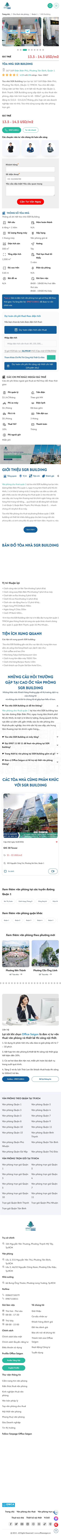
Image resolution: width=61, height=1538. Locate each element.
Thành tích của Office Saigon (42, 1339)
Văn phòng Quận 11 (41, 1127)
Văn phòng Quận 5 (11, 1115)
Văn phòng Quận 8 (11, 1121)
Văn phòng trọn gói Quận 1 (15, 1166)
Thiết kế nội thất (34, 1517)
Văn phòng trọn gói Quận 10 (15, 1195)
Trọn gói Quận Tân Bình (14, 1208)
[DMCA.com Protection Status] (8, 1505)
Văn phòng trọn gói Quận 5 (15, 1185)
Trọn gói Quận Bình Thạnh (15, 1202)
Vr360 (47, 1517)
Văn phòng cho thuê (26, 1511)
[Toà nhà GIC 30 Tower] (30, 816)
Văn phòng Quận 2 (41, 1104)
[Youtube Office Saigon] (22, 1524)
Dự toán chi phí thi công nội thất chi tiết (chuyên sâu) (32, 365)
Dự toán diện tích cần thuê (33, 330)
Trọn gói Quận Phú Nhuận (44, 1202)
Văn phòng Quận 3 (11, 1110)
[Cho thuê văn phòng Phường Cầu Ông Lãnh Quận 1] (45, 958)
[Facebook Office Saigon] (10, 1524)
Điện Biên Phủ (21, 70)
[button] (18, 50)
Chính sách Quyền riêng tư (15, 1342)
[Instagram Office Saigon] (39, 1524)
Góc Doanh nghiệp (11, 1422)
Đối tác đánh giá (40, 1327)
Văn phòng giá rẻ (38, 238)
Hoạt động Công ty (41, 1347)
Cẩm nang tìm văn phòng (14, 1380)
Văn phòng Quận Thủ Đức (44, 1151)
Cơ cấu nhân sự (39, 1316)
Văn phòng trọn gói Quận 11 (44, 1195)
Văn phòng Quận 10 (12, 1127)
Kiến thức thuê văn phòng (14, 1386)
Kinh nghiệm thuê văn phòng (13, 1393)
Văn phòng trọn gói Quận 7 (44, 1185)
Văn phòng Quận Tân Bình (44, 1142)
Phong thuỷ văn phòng (13, 1416)
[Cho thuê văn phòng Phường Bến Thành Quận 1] (15, 958)
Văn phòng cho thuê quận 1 (14, 484)
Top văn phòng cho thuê (14, 1406)
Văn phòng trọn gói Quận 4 (44, 1176)
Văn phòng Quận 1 (11, 1104)
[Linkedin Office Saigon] (27, 1524)
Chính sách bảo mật (12, 1336)
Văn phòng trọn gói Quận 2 (44, 1166)
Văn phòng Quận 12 (12, 1132)
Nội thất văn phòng (11, 1411)
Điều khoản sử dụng (12, 1347)
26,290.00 (26, 350)
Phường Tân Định (37, 70)
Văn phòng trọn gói (47, 1511)
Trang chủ (9, 1511)
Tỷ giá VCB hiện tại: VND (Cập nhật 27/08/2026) (30, 350)
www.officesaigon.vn (42, 1533)
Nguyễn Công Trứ (17, 863)
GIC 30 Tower (10, 848)
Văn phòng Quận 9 (41, 1121)
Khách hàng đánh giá (42, 1321)
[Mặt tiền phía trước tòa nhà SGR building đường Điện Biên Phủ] (21, 31)
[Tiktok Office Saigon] (44, 1524)
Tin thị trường (8, 1427)
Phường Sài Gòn (31, 863)
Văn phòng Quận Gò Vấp (15, 1151)
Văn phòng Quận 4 (41, 1110)
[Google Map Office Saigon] (50, 1524)
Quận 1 (51, 70)
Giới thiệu (36, 1311)
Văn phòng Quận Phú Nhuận (13, 1144)
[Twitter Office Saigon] (16, 1524)
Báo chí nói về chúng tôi (43, 1332)
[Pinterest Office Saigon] (33, 1524)
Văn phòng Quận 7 (41, 1115)
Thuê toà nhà (17, 1517)
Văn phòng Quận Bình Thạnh (42, 1134)
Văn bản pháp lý (10, 1400)
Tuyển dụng (37, 1352)
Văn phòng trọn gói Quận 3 (15, 1176)
